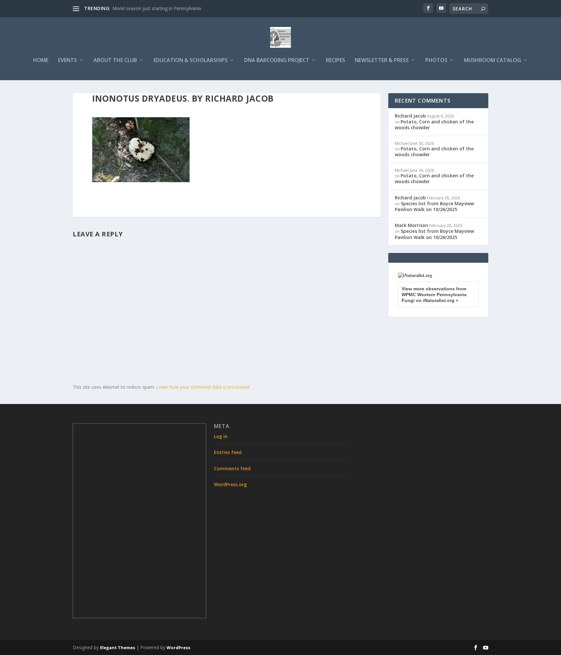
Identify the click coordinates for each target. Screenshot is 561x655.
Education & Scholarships (191, 60)
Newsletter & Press (382, 60)
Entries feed (228, 452)
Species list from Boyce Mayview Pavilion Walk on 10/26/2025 (434, 206)
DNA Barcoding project (276, 60)
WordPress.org (230, 484)
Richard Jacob (410, 116)
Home (40, 60)
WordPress (178, 647)
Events (67, 60)
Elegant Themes (117, 647)
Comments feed (232, 468)
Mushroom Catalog (492, 60)
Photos (436, 60)
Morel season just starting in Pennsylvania (156, 8)
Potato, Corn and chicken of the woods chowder (434, 125)
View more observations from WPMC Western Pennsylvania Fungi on (434, 294)
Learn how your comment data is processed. (203, 387)
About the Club (115, 60)
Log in (221, 436)
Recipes (335, 60)
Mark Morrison (411, 225)
